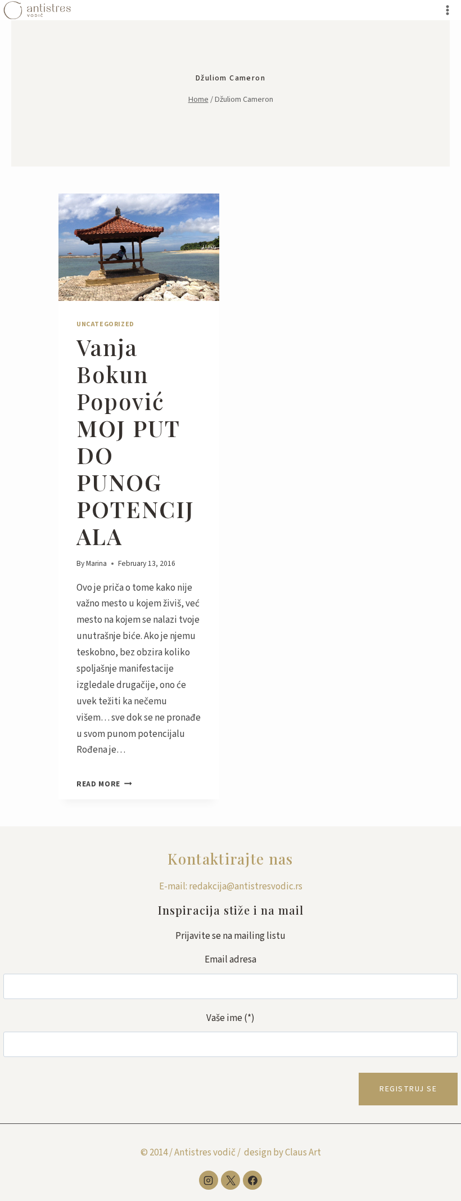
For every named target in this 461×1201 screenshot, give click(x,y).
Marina (96, 563)
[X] (230, 1180)
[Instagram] (208, 1180)
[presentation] (138, 247)
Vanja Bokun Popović (135, 441)
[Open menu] (447, 10)
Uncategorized (105, 324)
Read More (104, 784)
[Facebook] (252, 1180)
